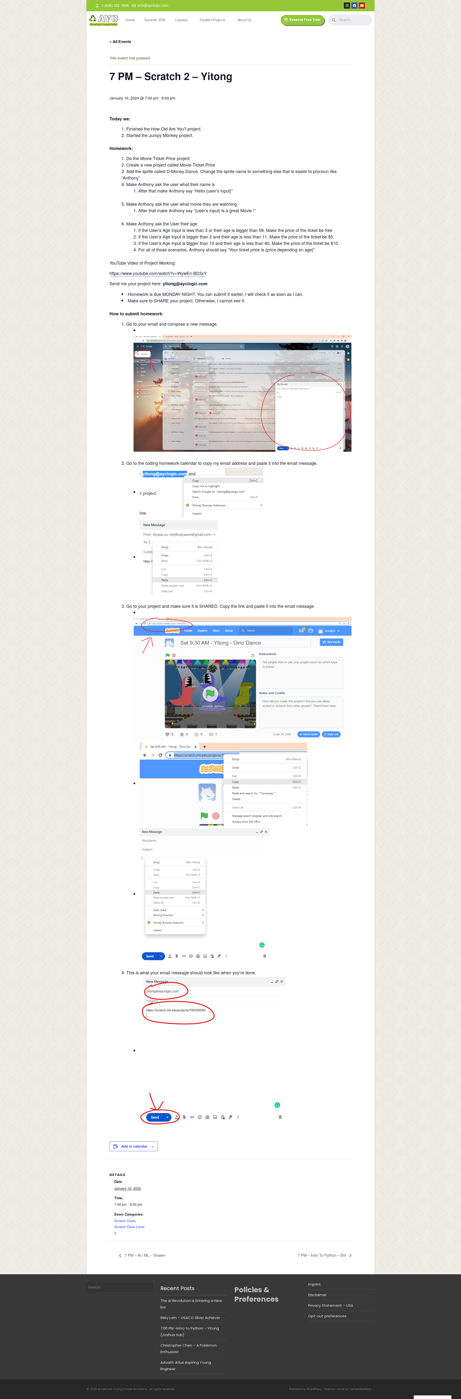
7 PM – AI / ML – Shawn (144, 1255)
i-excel (339, 1389)
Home (130, 20)
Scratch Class (124, 1220)
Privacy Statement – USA (330, 1305)
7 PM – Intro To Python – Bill (322, 1255)
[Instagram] (347, 5)
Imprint (314, 1284)
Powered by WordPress (305, 1389)
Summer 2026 (154, 20)
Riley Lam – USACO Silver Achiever (190, 1317)
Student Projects (212, 20)
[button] (302, 20)
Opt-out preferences (327, 1315)
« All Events (120, 41)
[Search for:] (119, 1287)
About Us (244, 20)
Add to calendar (134, 1146)
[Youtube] (362, 5)
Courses (181, 20)
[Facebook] (354, 5)
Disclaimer (317, 1294)
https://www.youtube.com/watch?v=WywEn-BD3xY (158, 273)
